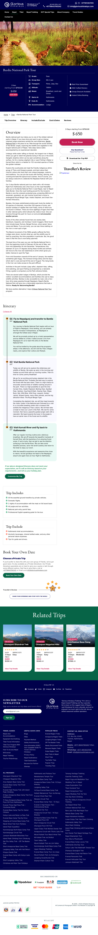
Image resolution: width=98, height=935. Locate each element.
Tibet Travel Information (11, 742)
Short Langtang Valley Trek (12, 860)
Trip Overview (10, 120)
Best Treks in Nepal (52, 754)
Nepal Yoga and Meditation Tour (77, 779)
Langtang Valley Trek (41, 787)
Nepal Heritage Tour (85, 833)
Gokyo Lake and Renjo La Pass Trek (16, 815)
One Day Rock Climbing (74, 797)
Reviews (67, 120)
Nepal (14, 12)
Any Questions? (77, 151)
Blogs (26, 734)
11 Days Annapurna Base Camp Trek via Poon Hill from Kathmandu (17, 801)
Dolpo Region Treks (52, 751)
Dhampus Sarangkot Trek (74, 851)
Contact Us (9, 17)
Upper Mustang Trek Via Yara (76, 794)
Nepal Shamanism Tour (73, 836)
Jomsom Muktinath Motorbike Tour (15, 836)
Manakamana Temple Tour (43, 776)
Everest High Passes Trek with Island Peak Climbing (16, 791)
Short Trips (49, 757)
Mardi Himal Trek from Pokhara (14, 824)
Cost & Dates (54, 120)
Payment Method (30, 740)
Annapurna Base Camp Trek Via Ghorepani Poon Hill (45, 819)
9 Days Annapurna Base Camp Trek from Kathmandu (18, 796)
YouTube (58, 689)
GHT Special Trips (47, 12)
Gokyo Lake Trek (71, 848)
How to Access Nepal (10, 750)
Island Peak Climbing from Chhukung (16, 838)
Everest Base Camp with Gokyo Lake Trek (16, 856)
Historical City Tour (41, 810)
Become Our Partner (31, 763)
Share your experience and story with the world (29, 596)
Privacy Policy (29, 755)
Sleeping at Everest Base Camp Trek (16, 821)
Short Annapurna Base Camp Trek (15, 846)
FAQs (26, 737)
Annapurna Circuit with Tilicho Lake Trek (48, 831)
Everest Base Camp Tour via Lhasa (46, 852)
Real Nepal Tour (82, 811)
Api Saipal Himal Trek (73, 805)
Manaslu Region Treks (53, 748)
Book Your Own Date (13, 575)
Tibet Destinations (30, 761)
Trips (13, 115)
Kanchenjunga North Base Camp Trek (16, 830)
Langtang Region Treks (53, 740)
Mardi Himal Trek (55, 834)
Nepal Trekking (32, 12)
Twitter (40, 689)
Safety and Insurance (31, 742)
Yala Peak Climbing (86, 819)
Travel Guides (78, 12)
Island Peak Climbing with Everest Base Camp (79, 829)
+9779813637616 (87, 3)
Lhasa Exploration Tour (73, 785)
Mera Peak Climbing (72, 825)
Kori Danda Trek (71, 833)
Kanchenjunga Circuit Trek (12, 833)
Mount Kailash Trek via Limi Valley (46, 843)
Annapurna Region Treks (53, 737)
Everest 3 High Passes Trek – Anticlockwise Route (44, 806)
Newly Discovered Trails (53, 745)
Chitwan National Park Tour (42, 289)
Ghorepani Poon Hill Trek (43, 826)
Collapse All (7, 311)
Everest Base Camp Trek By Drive (15, 818)
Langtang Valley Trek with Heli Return (16, 849)
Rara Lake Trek (70, 811)
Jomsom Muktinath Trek (74, 862)
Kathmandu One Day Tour (74, 845)
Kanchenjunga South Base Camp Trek (47, 846)
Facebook (31, 689)
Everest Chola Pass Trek (43, 796)
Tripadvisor (68, 689)
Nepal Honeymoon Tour (74, 791)
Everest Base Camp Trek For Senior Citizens (16, 811)
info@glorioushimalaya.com (82, 6)
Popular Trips (49, 763)
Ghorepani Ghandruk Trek (12, 776)
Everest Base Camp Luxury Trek (76, 842)
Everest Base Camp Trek (43, 779)
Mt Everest (7, 753)
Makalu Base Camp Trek (74, 813)
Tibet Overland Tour (72, 788)
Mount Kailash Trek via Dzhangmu (46, 855)
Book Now (13, 94)
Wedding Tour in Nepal (73, 782)
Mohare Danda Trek (55, 829)
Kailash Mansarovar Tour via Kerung (47, 793)
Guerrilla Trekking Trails (73, 776)
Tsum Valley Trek (40, 840)
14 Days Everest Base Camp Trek (46, 790)
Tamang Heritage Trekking (74, 773)
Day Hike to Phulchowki (74, 839)
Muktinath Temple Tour (86, 848)
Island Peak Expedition (11, 827)
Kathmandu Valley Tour (73, 822)
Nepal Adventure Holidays (74, 816)
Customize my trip (15, 476)
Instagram (49, 689)
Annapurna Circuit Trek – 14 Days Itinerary (46, 814)
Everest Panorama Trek (73, 856)
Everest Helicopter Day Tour (75, 859)
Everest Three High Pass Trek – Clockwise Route (14, 806)
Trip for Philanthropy (10, 758)
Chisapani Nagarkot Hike (12, 779)
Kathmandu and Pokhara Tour (45, 773)
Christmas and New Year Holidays (15, 863)
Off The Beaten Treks (52, 742)
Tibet (21, 12)
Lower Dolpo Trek (71, 819)
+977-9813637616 (84, 750)
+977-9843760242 (81, 745)
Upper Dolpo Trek (40, 829)
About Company (63, 12)
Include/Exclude (38, 120)
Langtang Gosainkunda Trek (44, 858)
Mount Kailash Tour (41, 834)
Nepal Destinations (30, 758)
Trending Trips (50, 766)
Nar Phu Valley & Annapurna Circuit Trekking (78, 801)
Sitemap (27, 766)
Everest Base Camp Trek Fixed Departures (14, 786)
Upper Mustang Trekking (43, 849)
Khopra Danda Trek (10, 852)
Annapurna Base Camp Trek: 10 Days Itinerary (47, 783)
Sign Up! (9, 718)
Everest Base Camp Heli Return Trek (78, 853)
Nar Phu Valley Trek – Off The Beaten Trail (16, 842)
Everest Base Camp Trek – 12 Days (46, 802)
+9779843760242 (53, 6)
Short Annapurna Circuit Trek (44, 823)
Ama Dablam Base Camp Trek (14, 782)
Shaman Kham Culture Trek (44, 861)
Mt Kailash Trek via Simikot (44, 837)
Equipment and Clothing (11, 739)
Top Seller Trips (50, 760)
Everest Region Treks (52, 734)
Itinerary (23, 120)
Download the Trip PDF (78, 158)
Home (7, 12)
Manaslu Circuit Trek (41, 799)
